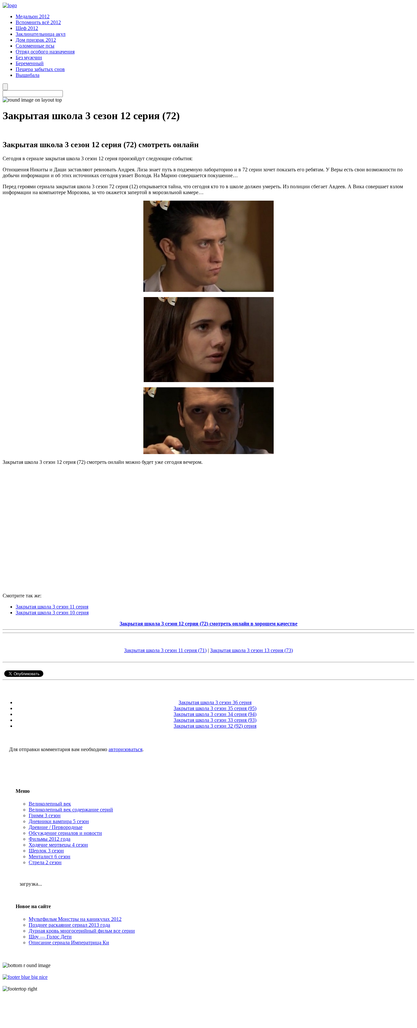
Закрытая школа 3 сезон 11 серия (52, 606)
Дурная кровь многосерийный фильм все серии (82, 931)
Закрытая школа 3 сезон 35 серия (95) (215, 708)
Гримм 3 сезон (45, 815)
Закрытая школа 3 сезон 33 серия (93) (215, 720)
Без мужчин (29, 57)
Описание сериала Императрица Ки (69, 942)
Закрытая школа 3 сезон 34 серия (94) (215, 714)
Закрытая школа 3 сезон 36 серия (215, 702)
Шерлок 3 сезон (46, 850)
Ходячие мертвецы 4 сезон (58, 845)
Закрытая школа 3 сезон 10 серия (52, 612)
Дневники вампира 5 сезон (59, 821)
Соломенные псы (35, 46)
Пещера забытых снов (40, 69)
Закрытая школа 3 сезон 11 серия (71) (165, 650)
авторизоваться (125, 749)
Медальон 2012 (33, 16)
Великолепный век (50, 804)
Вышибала (27, 75)
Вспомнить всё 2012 (38, 22)
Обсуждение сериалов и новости (65, 833)
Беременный (30, 63)
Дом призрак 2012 (36, 40)
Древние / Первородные (55, 827)
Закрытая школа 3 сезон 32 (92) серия (215, 726)
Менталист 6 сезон (49, 856)
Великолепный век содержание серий (71, 809)
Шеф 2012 (27, 28)
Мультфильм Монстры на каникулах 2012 (75, 919)
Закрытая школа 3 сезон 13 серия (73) (251, 650)
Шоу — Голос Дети (50, 936)
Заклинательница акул (40, 34)
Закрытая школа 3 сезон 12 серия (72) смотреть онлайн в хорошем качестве (208, 623)
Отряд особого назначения (45, 51)
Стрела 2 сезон (45, 862)
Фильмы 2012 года (49, 839)
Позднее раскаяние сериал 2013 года (69, 925)
